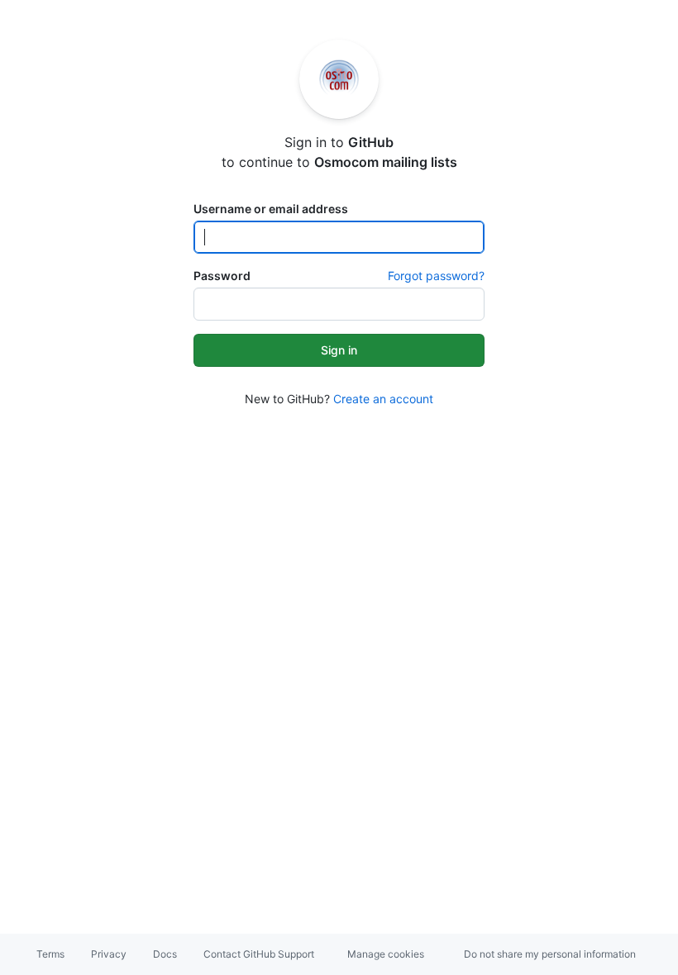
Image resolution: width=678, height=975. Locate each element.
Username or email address (270, 209)
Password (222, 276)
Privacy (109, 954)
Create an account (383, 399)
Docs (165, 954)
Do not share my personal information (550, 954)
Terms (50, 954)
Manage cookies (385, 954)
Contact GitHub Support (258, 954)
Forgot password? (436, 276)
